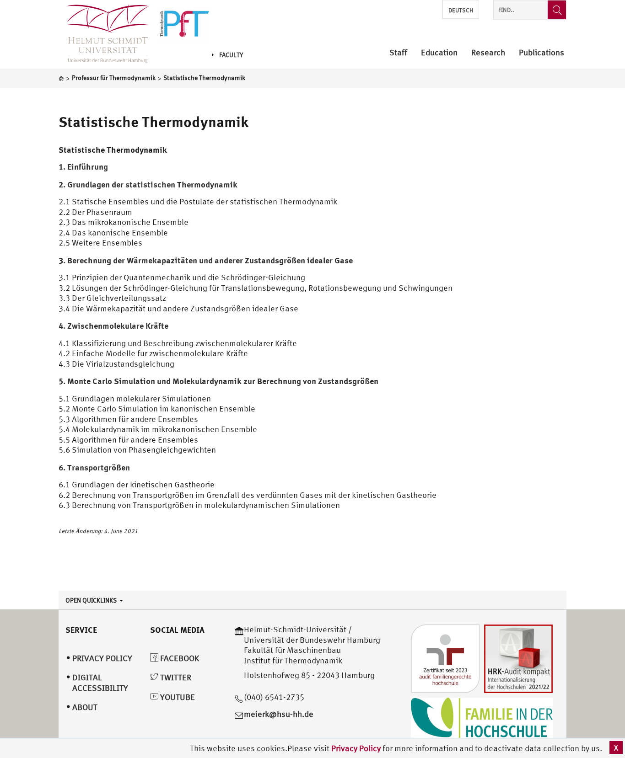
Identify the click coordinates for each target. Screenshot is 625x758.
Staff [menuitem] (398, 52)
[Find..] (557, 9)
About (84, 707)
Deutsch (460, 10)
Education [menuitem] (439, 52)
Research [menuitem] (488, 52)
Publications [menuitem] (541, 52)
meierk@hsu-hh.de (278, 714)
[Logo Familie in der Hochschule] (482, 720)
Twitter (174, 677)
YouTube (176, 697)
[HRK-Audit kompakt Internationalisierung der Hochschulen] (518, 658)
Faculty (231, 55)
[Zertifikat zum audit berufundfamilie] (445, 658)
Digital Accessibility (100, 683)
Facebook (178, 658)
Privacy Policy (357, 748)
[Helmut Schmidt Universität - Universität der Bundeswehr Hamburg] (184, 24)
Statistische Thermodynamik (153, 121)
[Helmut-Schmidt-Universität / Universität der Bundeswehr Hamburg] (104, 34)
